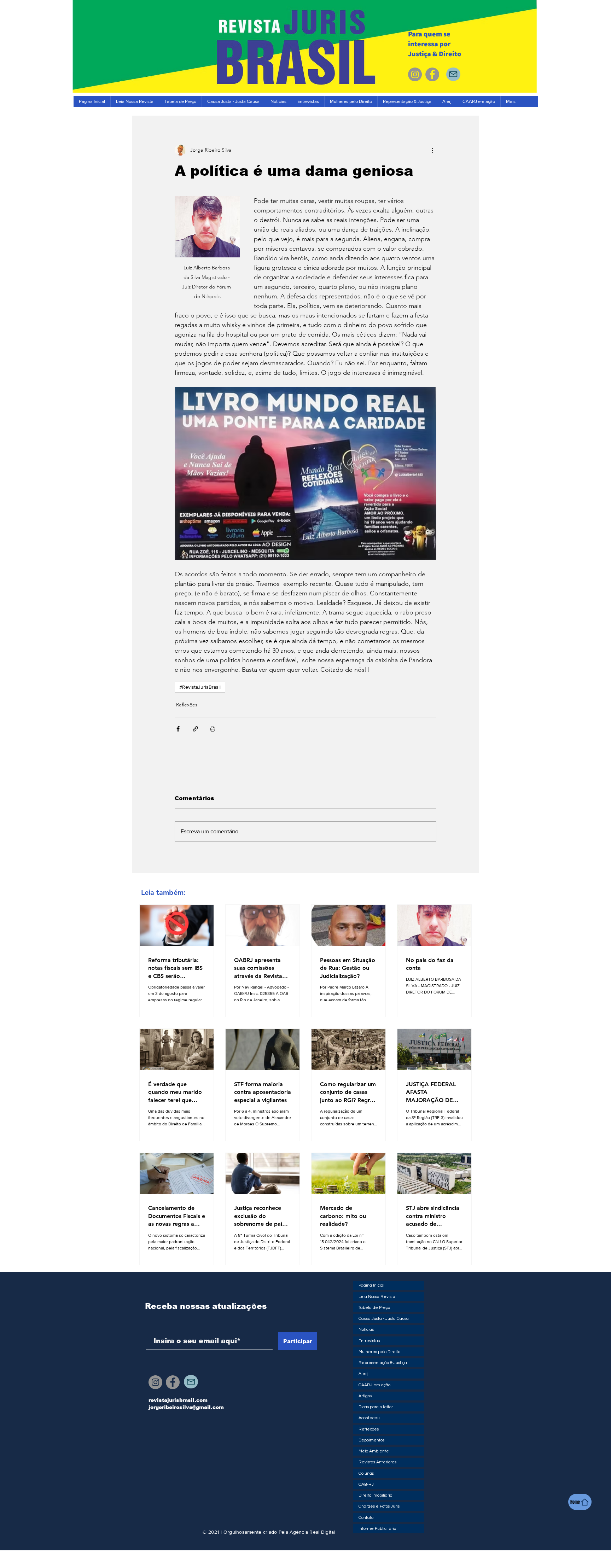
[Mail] (453, 74)
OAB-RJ (366, 1484)
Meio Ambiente (374, 1451)
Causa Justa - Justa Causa (384, 1318)
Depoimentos (371, 1440)
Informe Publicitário (377, 1528)
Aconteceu (369, 1418)
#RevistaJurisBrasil (200, 687)
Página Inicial (371, 1285)
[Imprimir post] (212, 728)
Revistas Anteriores (377, 1462)
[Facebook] (432, 74)
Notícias (366, 1329)
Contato (366, 1517)
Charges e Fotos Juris (379, 1506)
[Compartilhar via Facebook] (178, 728)
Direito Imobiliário (375, 1495)
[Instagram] (415, 74)
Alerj (363, 1373)
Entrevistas (369, 1341)
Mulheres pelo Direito (379, 1352)
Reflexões (186, 704)
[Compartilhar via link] (195, 728)
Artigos (365, 1396)
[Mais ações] (432, 150)
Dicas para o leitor (376, 1407)
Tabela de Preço (374, 1307)
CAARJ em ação (374, 1385)
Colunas (366, 1473)
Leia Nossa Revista (377, 1296)
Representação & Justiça (383, 1362)
